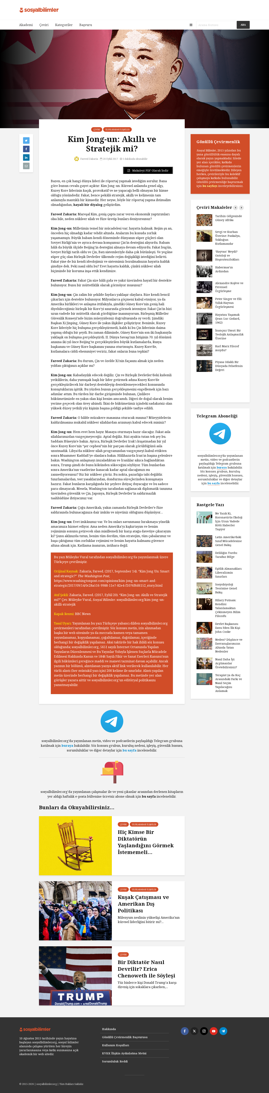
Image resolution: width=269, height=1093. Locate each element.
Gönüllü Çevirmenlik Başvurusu (124, 1037)
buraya (67, 745)
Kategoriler (64, 25)
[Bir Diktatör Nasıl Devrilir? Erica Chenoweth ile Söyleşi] (75, 975)
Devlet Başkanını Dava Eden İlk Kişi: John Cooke (227, 628)
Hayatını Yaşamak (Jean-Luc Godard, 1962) (227, 318)
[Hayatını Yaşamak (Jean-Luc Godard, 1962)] (204, 318)
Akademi (26, 25)
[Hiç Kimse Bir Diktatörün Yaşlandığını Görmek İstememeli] (75, 845)
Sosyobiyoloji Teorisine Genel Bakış (226, 588)
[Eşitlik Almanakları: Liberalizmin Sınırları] (204, 572)
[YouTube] (214, 1031)
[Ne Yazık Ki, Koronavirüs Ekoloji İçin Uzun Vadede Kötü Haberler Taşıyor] (204, 517)
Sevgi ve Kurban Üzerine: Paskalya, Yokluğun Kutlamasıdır (227, 237)
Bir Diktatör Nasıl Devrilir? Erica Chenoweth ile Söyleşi (146, 969)
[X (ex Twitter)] (194, 1031)
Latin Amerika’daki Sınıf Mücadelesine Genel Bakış (228, 541)
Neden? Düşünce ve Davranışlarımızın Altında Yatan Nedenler (228, 645)
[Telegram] (223, 1031)
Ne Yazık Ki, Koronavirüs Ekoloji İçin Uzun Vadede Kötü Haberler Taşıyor (228, 521)
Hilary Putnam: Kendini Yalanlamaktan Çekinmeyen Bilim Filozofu (227, 608)
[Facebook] (185, 1031)
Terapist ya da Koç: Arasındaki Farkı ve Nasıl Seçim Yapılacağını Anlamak (228, 683)
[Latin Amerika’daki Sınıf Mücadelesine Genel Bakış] (204, 541)
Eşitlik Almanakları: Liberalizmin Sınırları (228, 572)
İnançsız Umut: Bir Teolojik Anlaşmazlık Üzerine (229, 334)
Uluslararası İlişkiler (117, 129)
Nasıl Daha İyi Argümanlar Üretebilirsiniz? (226, 663)
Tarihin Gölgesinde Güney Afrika (228, 218)
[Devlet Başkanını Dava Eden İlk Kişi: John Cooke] (204, 627)
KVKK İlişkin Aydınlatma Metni (124, 1053)
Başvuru (85, 25)
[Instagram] (204, 1031)
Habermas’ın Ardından (224, 269)
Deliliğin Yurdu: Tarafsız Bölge (226, 555)
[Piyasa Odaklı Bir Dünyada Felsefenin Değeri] (204, 366)
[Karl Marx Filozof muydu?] (204, 350)
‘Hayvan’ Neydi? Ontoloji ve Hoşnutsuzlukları (227, 255)
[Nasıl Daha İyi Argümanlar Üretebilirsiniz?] (204, 663)
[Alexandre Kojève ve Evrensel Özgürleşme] (204, 287)
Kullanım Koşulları (115, 1045)
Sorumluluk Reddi (115, 1061)
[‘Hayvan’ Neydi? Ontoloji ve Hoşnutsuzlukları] (204, 255)
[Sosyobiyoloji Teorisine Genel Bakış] (204, 588)
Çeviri (43, 25)
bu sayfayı (210, 186)
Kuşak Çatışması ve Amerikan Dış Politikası (143, 904)
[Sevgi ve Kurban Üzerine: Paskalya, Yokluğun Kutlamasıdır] (204, 235)
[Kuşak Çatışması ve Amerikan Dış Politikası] (75, 910)
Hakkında (109, 1029)
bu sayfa (129, 750)
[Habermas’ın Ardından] (204, 271)
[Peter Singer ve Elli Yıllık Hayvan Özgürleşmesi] (204, 302)
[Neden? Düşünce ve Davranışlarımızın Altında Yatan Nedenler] (204, 643)
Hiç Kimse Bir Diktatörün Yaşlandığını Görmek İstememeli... (146, 842)
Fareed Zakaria (89, 159)
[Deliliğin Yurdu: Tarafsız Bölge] (204, 556)
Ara (243, 24)
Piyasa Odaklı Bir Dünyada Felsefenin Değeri (229, 366)
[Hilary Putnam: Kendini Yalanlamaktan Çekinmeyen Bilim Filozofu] (204, 604)
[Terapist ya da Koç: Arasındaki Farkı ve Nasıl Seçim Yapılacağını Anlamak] (204, 679)
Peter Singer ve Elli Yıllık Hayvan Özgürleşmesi (228, 303)
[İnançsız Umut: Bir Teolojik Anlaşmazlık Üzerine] (204, 334)
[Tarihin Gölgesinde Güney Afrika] (204, 220)
